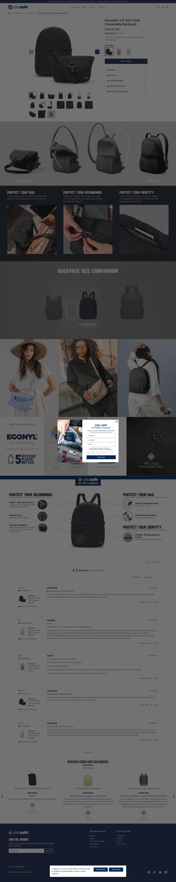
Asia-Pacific (116, 869)
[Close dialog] (117, 422)
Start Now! (101, 457)
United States (101, 869)
